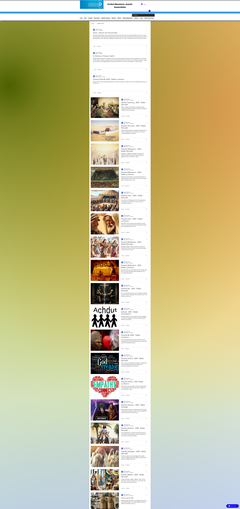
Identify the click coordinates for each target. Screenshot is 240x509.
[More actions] (147, 30)
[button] (149, 10)
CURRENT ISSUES (100, 23)
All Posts (92, 23)
